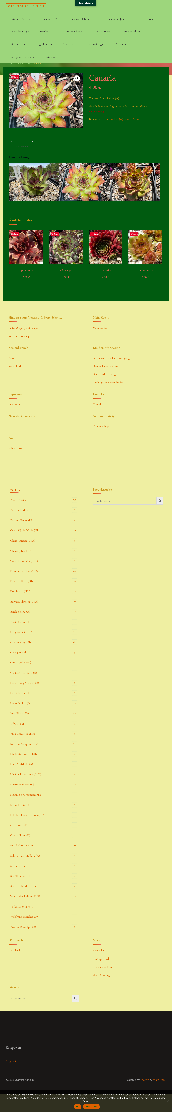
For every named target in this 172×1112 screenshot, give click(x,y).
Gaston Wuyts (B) (21, 642)
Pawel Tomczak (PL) (22, 845)
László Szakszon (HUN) (24, 754)
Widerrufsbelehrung (104, 374)
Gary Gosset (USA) (21, 632)
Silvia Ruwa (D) (19, 866)
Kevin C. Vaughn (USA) (24, 744)
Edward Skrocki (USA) (24, 601)
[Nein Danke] (167, 1101)
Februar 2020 (16, 448)
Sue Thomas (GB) (20, 876)
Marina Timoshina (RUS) (25, 774)
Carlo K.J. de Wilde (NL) (24, 530)
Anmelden (99, 950)
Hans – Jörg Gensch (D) (24, 683)
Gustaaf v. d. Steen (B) (23, 673)
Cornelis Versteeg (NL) (24, 561)
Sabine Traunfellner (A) (25, 856)
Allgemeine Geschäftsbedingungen (112, 358)
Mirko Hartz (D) (20, 805)
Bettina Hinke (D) (21, 520)
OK (77, 1106)
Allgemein (11, 1061)
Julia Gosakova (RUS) (23, 733)
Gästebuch (15, 950)
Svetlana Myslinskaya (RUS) (27, 886)
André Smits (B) (20, 500)
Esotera (144, 1079)
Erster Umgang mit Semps (23, 328)
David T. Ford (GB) (22, 581)
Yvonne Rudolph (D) (23, 927)
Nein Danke (91, 1106)
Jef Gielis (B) (18, 723)
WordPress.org (101, 975)
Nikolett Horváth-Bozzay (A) (27, 815)
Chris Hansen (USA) (22, 540)
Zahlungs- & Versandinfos (108, 382)
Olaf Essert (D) (19, 825)
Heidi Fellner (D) (20, 693)
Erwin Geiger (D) (20, 622)
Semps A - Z (131, 119)
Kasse (12, 358)
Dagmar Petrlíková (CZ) (24, 571)
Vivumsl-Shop (27, 6)
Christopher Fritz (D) (23, 551)
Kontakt (98, 404)
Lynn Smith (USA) (21, 764)
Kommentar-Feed (103, 967)
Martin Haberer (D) (22, 784)
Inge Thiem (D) (19, 713)
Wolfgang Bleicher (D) (24, 916)
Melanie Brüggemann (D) (25, 794)
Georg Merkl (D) (20, 652)
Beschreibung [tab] (22, 145)
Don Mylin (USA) (20, 591)
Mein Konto (100, 328)
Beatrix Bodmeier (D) (23, 510)
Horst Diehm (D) (20, 703)
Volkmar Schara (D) (22, 906)
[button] (77, 78)
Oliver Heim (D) (20, 835)
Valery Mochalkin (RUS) (25, 896)
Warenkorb (15, 366)
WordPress (159, 1079)
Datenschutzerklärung (105, 366)
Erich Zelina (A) (113, 119)
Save (16, 77)
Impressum (14, 404)
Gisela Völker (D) (20, 662)
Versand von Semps (20, 336)
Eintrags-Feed (101, 959)
